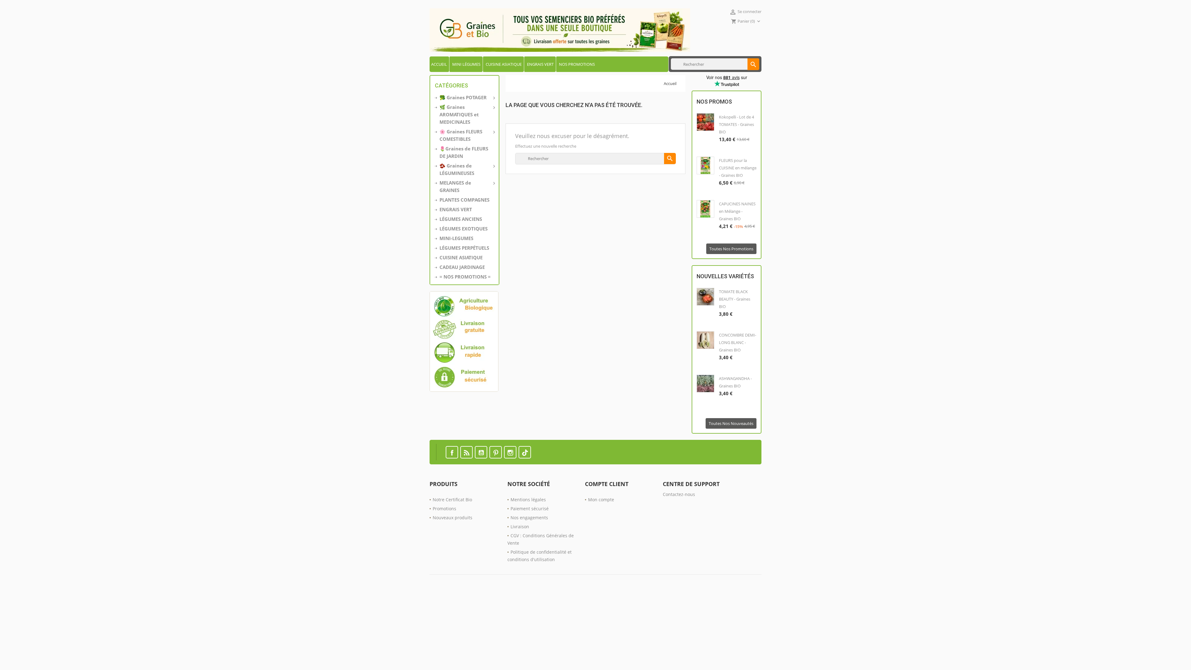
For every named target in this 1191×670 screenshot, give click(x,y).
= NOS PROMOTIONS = (465, 277)
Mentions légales (528, 499)
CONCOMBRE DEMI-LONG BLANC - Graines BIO (737, 342)
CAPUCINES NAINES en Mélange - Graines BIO (737, 211)
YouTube (481, 452)
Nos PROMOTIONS (577, 64)
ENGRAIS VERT (540, 64)
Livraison (520, 526)
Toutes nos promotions (731, 249)
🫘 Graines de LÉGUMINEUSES (466, 169)
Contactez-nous (679, 494)
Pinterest (495, 452)
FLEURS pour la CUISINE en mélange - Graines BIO (737, 168)
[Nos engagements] (464, 341)
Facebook (451, 452)
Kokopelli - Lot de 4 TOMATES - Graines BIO (736, 124)
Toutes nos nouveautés (731, 423)
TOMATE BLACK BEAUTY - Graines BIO (734, 299)
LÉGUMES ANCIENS (460, 219)
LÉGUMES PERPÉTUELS (464, 248)
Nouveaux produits (452, 517)
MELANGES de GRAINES (466, 186)
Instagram (510, 452)
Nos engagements (529, 517)
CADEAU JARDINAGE (462, 267)
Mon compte (601, 499)
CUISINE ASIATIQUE (504, 64)
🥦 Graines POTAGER (466, 97)
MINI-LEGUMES (456, 238)
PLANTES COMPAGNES (464, 200)
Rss (466, 452)
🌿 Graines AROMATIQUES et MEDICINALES (466, 114)
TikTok (524, 452)
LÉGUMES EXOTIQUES (463, 229)
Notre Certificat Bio (452, 499)
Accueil (439, 64)
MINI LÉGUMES (466, 64)
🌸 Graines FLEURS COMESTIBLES (466, 135)
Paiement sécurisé (530, 508)
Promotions (444, 508)
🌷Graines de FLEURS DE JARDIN (463, 152)
